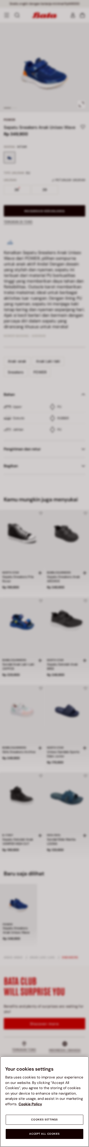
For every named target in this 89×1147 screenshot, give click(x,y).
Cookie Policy (30, 1104)
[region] (44, 1101)
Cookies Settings (44, 1119)
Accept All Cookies (44, 1134)
